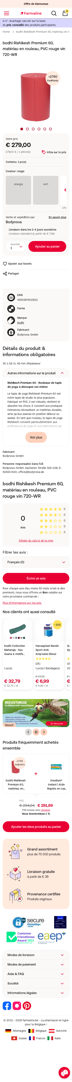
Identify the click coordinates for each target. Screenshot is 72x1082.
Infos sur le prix (56, 152)
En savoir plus (57, 217)
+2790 (52, 78)
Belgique (41, 1030)
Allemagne (19, 1030)
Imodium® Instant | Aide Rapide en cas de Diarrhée (56, 785)
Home (6, 31)
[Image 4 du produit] (39, 129)
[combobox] (16, 246)
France (40, 1038)
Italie (58, 1038)
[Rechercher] (54, 13)
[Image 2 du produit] (27, 129)
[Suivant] (43, 732)
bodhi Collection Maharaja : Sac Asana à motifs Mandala (14, 650)
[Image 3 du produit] (33, 129)
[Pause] (36, 732)
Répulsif (9, 725)
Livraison (45, 810)
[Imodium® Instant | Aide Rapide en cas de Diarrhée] (56, 767)
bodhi (20, 322)
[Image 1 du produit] (21, 129)
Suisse (23, 1038)
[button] (36, 373)
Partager (13, 273)
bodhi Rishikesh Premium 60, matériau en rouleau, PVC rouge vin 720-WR (16, 785)
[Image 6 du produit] (50, 129)
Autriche (61, 1030)
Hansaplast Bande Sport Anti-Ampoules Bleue (47, 650)
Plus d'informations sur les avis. (22, 602)
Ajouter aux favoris (19, 263)
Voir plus (36, 437)
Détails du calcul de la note (36, 540)
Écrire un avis (36, 578)
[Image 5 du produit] (44, 129)
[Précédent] (28, 732)
